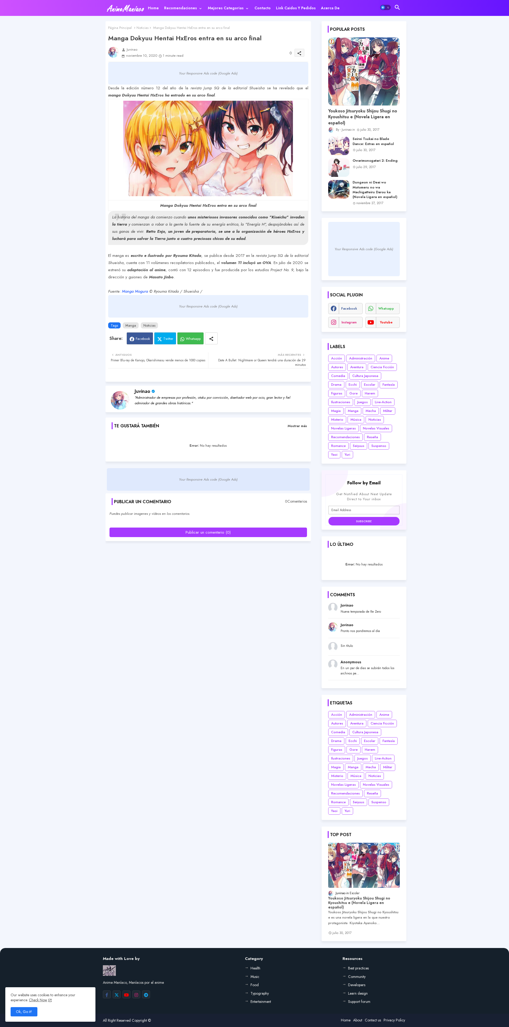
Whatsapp (193, 338)
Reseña (372, 437)
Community (357, 976)
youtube (386, 322)
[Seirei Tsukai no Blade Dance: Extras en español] (338, 146)
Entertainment (261, 1001)
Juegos (362, 402)
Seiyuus (358, 445)
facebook (349, 308)
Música (355, 419)
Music (255, 976)
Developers (356, 985)
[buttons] (107, 994)
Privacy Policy (394, 1020)
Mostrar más (297, 425)
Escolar (369, 384)
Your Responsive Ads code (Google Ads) (208, 73)
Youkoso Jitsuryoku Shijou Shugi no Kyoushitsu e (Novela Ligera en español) (362, 117)
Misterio (337, 419)
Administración (360, 358)
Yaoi (334, 454)
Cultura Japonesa (365, 375)
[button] (385, 7)
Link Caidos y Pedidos (296, 8)
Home (153, 8)
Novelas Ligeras (343, 428)
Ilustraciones (340, 402)
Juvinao (142, 391)
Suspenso (378, 445)
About (357, 1020)
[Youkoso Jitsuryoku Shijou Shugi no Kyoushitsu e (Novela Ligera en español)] (364, 71)
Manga (130, 325)
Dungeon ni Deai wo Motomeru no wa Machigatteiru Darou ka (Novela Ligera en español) (375, 189)
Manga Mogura (135, 291)
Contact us (373, 1020)
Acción (336, 358)
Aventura (356, 367)
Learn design (358, 993)
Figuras (336, 393)
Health (255, 968)
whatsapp (386, 308)
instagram (349, 322)
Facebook (143, 338)
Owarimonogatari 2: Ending (375, 160)
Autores (337, 367)
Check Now (38, 1000)
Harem (370, 393)
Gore (353, 393)
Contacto (262, 8)
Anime (384, 358)
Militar (387, 410)
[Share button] (211, 338)
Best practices (358, 968)
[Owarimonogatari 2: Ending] (338, 167)
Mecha (371, 410)
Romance (338, 445)
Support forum (359, 1001)
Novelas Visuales (376, 428)
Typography (260, 993)
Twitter (168, 338)
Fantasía (389, 384)
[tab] (153, 8)
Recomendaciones (180, 8)
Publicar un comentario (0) (208, 532)
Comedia (338, 375)
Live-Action (383, 402)
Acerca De (330, 8)
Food (255, 985)
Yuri (347, 454)
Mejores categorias (226, 8)
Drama (336, 384)
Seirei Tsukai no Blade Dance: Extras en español (373, 141)
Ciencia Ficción (382, 367)
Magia (336, 410)
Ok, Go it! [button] (24, 1011)
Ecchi (353, 384)
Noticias (142, 27)
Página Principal (120, 27)
